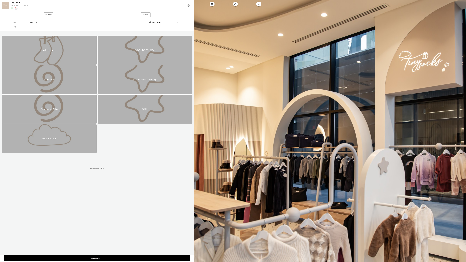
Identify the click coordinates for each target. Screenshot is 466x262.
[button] (97, 5)
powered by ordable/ (97, 168)
